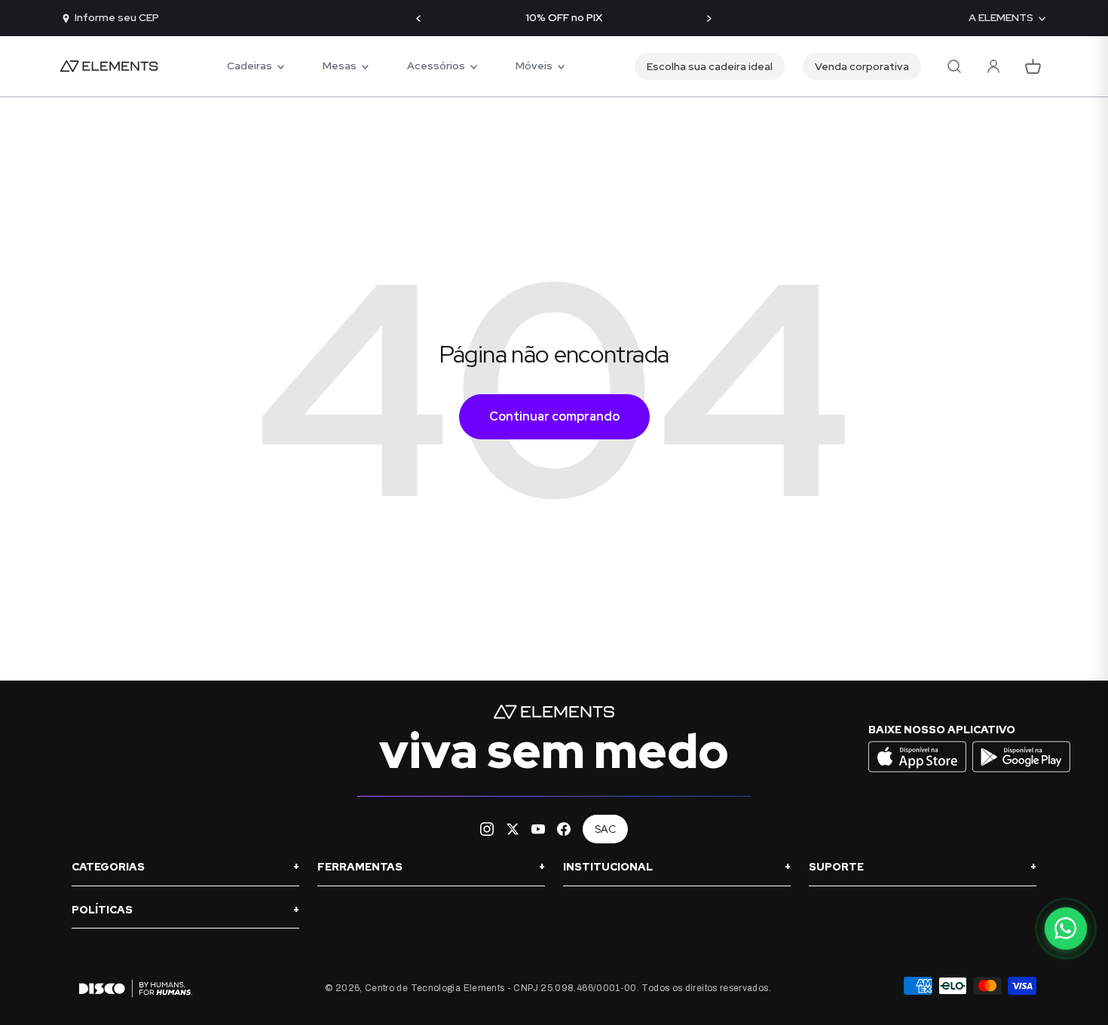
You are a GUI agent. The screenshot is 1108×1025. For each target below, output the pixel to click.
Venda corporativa (862, 66)
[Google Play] (1021, 771)
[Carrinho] (1033, 66)
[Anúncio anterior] (418, 18)
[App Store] (919, 771)
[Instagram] (487, 829)
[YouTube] (538, 829)
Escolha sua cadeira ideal (710, 66)
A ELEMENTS (1001, 17)
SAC (605, 829)
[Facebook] (564, 829)
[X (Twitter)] (512, 829)
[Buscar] (954, 66)
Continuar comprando (554, 416)
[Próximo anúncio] (709, 18)
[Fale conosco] (1066, 928)
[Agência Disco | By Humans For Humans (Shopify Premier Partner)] (132, 988)
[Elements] (109, 66)
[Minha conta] (993, 66)
